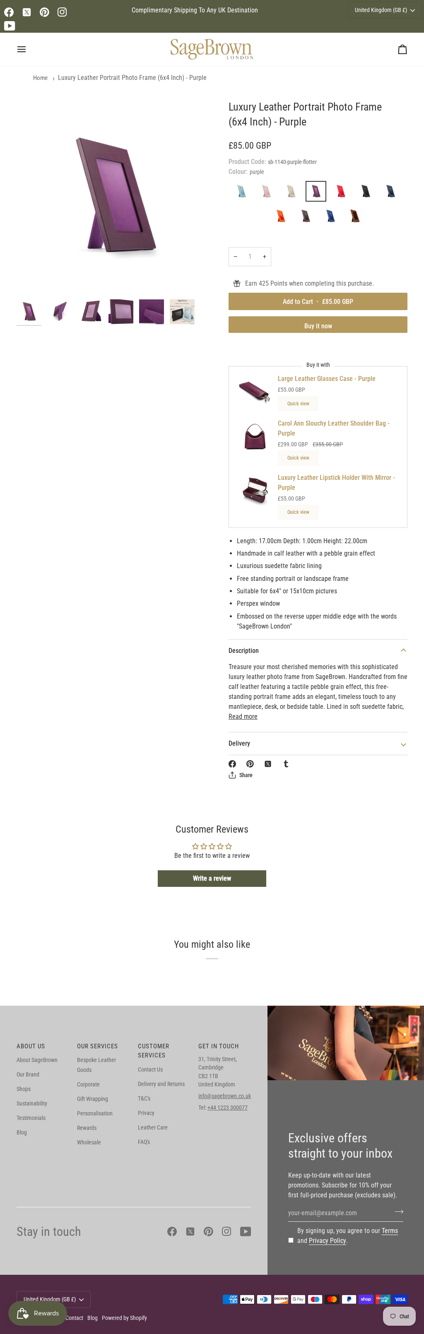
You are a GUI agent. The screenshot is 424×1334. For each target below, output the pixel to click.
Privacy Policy (327, 1241)
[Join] (396, 1211)
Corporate (88, 1084)
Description (244, 651)
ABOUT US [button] (31, 1046)
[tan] (355, 218)
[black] (367, 193)
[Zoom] (114, 197)
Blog (22, 1132)
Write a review (212, 878)
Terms (390, 1231)
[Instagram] (62, 12)
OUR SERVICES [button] (97, 1046)
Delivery (239, 743)
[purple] (318, 193)
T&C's (144, 1098)
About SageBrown (37, 1060)
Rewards (86, 1128)
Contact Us (150, 1069)
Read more (243, 716)
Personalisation (95, 1113)
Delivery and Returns (161, 1084)
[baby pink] (268, 193)
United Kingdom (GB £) (381, 10)
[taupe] (307, 218)
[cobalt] (332, 218)
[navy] (392, 193)
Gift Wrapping (92, 1099)
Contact (74, 1318)
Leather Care (153, 1127)
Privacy (146, 1113)
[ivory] (293, 193)
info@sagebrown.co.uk (224, 1096)
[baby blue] (243, 193)
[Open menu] (29, 49)
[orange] (282, 218)
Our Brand (28, 1074)
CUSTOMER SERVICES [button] (153, 1051)
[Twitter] (26, 12)
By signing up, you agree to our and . (347, 1236)
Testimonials (31, 1118)
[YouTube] (9, 26)
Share (246, 775)
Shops (24, 1089)
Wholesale (89, 1142)
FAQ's (144, 1142)
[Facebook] (9, 12)
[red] (342, 193)
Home (40, 78)
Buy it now (318, 326)
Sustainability (32, 1103)
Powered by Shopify (124, 1318)
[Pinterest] (44, 12)
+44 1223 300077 (227, 1107)
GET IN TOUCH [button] (218, 1046)
